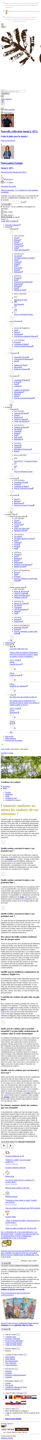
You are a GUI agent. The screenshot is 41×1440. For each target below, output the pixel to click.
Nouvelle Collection (12, 225)
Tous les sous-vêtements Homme (25, 336)
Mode (5, 788)
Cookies (8, 1383)
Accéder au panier (7, 753)
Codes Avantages (11, 1365)
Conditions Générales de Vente (16, 1387)
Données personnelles (12, 1389)
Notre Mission (10, 1359)
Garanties (8, 1377)
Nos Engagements (11, 1361)
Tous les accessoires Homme (24, 398)
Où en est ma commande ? (14, 1341)
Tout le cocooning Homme (23, 346)
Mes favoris (9, 736)
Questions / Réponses (12, 1339)
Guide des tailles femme (13, 1345)
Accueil (8, 792)
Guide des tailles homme (13, 1343)
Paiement (8, 1371)
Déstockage (9, 643)
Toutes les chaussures (21, 369)
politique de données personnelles (13, 1289)
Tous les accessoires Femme (23, 505)
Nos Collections (10, 1363)
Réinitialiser (5, 93)
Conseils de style (11, 798)
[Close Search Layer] (2, 101)
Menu (3, 27)
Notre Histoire (10, 1357)
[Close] (2, 24)
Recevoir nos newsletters (13, 740)
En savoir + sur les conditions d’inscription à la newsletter (18, 208)
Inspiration (6, 786)
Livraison (8, 1373)
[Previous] (2, 104)
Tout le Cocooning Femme (23, 488)
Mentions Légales (7, 1438)
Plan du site (9, 1385)
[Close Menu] (11, 405)
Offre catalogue (10, 738)
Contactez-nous (10, 1337)
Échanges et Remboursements (15, 1375)
